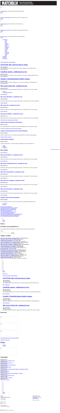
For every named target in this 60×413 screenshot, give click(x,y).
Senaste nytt (5, 273)
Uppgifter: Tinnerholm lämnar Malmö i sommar (15, 79)
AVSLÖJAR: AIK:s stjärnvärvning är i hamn (14, 64)
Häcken (6, 47)
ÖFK (6, 55)
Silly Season (5, 58)
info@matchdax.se (4, 405)
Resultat (4, 204)
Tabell (4, 145)
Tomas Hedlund (35, 397)
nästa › (4, 220)
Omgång (4, 146)
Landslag (4, 57)
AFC (6, 40)
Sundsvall (7, 53)
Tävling (4, 344)
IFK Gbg (7, 44)
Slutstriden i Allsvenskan (5, 339)
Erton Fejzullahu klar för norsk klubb (8, 246)
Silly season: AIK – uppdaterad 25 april (10, 105)
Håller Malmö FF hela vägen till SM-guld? (8, 209)
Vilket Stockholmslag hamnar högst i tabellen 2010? (10, 215)
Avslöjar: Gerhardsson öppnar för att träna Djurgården (13, 130)
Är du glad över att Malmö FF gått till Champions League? (11, 214)
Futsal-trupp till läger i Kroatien (6, 377)
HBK (6, 45)
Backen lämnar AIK (4, 248)
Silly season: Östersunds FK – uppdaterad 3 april (12, 171)
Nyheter (4, 91)
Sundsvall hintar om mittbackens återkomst (9, 250)
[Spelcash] (9, 321)
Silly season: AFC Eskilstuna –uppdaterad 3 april (12, 180)
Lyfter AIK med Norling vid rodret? (7, 212)
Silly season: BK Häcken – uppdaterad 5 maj (11, 96)
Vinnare (4, 345)
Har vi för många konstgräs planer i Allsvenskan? (9, 216)
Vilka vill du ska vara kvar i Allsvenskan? (8, 208)
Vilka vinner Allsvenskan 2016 (6, 210)
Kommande (5, 147)
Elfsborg (6, 43)
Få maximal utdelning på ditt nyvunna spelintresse (9, 337)
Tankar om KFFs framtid (5, 17)
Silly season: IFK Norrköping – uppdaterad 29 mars (10, 244)
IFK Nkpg (7, 52)
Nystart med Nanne (4, 23)
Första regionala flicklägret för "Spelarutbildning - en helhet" (11, 373)
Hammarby (7, 46)
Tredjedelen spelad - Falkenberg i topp (7, 360)
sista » (4, 221)
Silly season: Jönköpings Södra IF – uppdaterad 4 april (13, 163)
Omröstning (5, 203)
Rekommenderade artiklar (7, 92)
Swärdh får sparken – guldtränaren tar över (13, 72)
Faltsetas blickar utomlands (7, 139)
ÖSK (6, 54)
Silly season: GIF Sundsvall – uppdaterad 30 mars (10, 238)
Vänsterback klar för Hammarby (7, 252)
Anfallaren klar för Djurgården (6, 257)
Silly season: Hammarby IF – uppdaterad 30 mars (10, 242)
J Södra (6, 49)
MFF (6, 51)
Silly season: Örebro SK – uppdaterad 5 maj (13, 86)
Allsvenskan (5, 39)
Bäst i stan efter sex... (4, 36)
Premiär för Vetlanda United (5, 367)
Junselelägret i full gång (4, 371)
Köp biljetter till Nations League (6, 362)
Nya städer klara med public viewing (7, 375)
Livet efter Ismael (3, 11)
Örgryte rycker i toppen (4, 379)
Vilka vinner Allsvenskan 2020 (6, 206)
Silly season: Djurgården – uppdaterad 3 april (11, 188)
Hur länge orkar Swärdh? (5, 30)
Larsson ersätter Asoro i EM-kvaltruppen (8, 364)
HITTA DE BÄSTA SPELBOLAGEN (55, 149)
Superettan (5, 56)
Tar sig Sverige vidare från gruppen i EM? (8, 211)
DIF (6, 42)
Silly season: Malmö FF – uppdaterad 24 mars (9, 254)
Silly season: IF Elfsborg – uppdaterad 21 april (11, 113)
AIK (6, 41)
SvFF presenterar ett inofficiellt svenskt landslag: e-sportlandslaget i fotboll (14, 369)
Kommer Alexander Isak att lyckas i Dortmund (9, 207)
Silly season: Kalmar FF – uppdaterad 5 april (11, 154)
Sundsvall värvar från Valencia (6, 240)
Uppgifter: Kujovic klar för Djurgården (10, 197)
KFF (6, 50)
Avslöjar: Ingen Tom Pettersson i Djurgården (11, 122)
